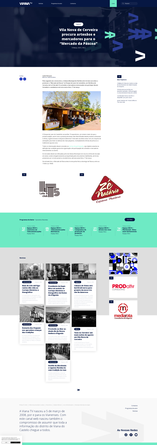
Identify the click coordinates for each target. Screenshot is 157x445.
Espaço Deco (31, 233)
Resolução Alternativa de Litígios (82, 405)
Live (113, 3)
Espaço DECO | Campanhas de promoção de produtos (80, 230)
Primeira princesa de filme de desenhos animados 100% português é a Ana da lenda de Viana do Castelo (127, 91)
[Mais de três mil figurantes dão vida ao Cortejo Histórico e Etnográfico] (32, 279)
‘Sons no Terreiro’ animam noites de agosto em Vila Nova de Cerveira (84, 336)
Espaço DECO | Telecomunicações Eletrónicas (58, 229)
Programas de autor (56, 3)
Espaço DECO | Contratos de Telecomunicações (34, 229)
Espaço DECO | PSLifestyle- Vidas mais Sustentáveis (129, 229)
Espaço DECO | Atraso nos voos (105, 229)
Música (77, 329)
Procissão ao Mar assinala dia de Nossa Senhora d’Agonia (57, 331)
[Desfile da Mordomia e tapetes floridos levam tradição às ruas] (58, 359)
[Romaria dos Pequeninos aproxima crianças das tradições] (32, 322)
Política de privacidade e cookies (36, 405)
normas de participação (76, 146)
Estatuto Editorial (57, 405)
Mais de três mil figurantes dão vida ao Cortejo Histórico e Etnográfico (31, 288)
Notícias (41, 3)
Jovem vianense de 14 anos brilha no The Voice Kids (127, 101)
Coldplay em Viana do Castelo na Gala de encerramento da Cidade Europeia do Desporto (127, 84)
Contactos (73, 3)
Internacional (26, 282)
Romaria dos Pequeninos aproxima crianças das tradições (32, 330)
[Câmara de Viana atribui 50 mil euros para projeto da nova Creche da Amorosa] (84, 279)
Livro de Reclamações (68, 405)
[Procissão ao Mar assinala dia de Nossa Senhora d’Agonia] (58, 323)
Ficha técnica (49, 405)
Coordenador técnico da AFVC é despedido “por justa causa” (125, 96)
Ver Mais (129, 219)
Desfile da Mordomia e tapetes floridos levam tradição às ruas (57, 367)
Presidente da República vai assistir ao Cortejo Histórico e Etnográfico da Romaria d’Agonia (57, 290)
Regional (78, 24)
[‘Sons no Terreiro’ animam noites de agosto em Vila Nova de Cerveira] (84, 326)
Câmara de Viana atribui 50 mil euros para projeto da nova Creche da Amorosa (83, 288)
